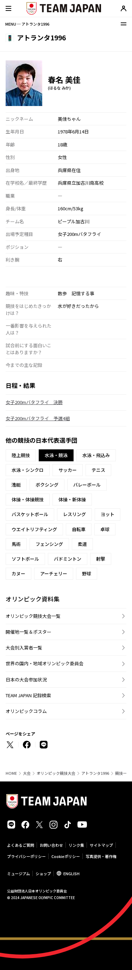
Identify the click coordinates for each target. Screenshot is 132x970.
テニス (98, 470)
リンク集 (76, 845)
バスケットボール (30, 514)
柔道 (82, 544)
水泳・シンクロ (28, 470)
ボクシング (47, 484)
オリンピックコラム (26, 711)
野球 (86, 573)
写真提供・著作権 (101, 856)
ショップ (43, 873)
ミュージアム (18, 873)
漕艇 (16, 484)
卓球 (104, 529)
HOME (11, 773)
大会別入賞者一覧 (24, 647)
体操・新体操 (72, 499)
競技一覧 (123, 773)
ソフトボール (25, 558)
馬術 (16, 544)
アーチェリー (53, 573)
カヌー (18, 573)
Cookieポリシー (65, 856)
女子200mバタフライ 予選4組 (38, 418)
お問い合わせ (51, 845)
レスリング (74, 514)
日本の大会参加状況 (26, 679)
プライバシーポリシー (26, 856)
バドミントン (67, 558)
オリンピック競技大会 (56, 773)
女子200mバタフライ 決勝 (34, 402)
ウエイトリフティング (34, 529)
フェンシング (49, 544)
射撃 (100, 558)
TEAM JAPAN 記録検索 (28, 695)
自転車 (79, 529)
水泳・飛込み (96, 455)
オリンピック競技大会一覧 (33, 616)
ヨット (107, 514)
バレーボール (87, 484)
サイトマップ (101, 845)
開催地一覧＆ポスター (28, 631)
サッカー (67, 470)
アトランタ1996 (95, 773)
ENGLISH (71, 873)
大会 (27, 773)
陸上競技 (21, 455)
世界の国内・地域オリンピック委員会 (44, 663)
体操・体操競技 (28, 499)
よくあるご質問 (20, 845)
